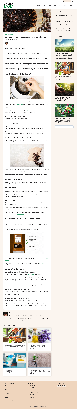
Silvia (11, 43)
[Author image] (6, 43)
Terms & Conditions (9, 400)
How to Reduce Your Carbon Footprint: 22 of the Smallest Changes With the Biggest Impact (64, 56)
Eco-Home (65, 5)
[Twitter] (66, 1)
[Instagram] (68, 1)
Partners (7, 391)
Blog (6, 389)
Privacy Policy (8, 399)
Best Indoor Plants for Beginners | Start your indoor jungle (40, 371)
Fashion (59, 5)
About (38, 5)
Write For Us (8, 395)
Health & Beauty (52, 5)
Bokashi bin (38, 258)
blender (7, 260)
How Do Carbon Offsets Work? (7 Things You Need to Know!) (63, 99)
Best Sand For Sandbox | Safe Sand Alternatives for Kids (15, 346)
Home (34, 5)
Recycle (34, 390)
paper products (19, 104)
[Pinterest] (70, 1)
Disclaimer (7, 402)
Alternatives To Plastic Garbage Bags (12, 371)
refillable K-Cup (20, 214)
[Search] (71, 127)
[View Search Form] (72, 1)
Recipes (32, 397)
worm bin (41, 263)
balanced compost (30, 110)
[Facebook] (64, 1)
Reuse (33, 389)
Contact (71, 5)
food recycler (44, 258)
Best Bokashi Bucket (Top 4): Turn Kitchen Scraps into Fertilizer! (62, 120)
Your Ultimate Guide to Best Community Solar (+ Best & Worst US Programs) (64, 30)
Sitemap (7, 397)
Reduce (12, 34)
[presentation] (14, 335)
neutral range (30, 274)
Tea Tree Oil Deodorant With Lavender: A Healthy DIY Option (39, 346)
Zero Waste (8, 34)
